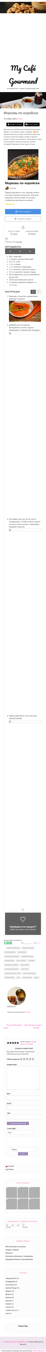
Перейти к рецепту (15, 124)
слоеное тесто (11, 1310)
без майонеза (22, 952)
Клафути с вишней (12, 1250)
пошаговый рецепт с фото (12, 973)
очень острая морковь (11, 969)
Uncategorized (10, 1282)
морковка (31, 960)
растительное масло (29, 973)
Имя (9, 1094)
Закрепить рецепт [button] (24, 219)
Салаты (28, 1012)
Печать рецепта (33, 124)
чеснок (36, 977)
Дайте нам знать (17, 929)
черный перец (27, 977)
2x (20, 251)
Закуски (8, 1297)
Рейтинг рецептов (13, 1059)
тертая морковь (9, 977)
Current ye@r (12, 1128)
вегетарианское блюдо (12, 956)
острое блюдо (25, 965)
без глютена (10, 1285)
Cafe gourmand (11, 1278)
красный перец (9, 960)
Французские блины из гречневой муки (19, 1259)
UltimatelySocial (38, 1351)
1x (10, 251)
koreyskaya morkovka (13, 948)
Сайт (8, 1113)
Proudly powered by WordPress (15, 1342)
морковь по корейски (11, 965)
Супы (7, 1313)
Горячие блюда (11, 1288)
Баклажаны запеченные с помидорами (19, 1256)
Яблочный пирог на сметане (16, 1247)
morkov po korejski (27, 948)
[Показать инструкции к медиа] (33, 292)
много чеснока (21, 960)
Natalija (20, 119)
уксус (18, 977)
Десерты (8, 1291)
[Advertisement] (23, 37)
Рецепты (9, 1304)
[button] (6, 204)
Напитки (8, 1301)
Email (9, 1103)
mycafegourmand (10, 952)
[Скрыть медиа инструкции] (38, 292)
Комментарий (12, 1065)
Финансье (9, 1253)
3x (30, 251)
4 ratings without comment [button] (28, 1043)
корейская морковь (27, 956)
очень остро (24, 969)
